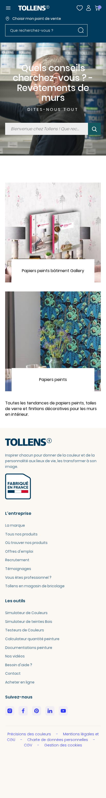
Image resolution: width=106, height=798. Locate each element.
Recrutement (17, 560)
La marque (15, 525)
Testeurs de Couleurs (24, 630)
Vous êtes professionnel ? (28, 577)
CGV (28, 745)
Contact (13, 673)
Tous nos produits (21, 534)
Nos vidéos (15, 656)
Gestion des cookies (63, 745)
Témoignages (18, 568)
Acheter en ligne (19, 682)
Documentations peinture (28, 647)
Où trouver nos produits (26, 542)
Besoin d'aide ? (18, 664)
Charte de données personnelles (58, 739)
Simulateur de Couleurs (26, 612)
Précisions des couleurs (29, 734)
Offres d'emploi (19, 551)
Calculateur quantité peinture (32, 638)
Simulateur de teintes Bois (28, 621)
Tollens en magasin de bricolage (35, 586)
